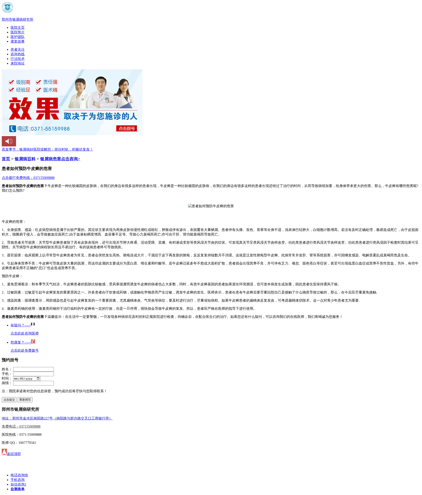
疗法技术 (18, 59)
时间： (7, 378)
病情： (7, 383)
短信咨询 (18, 484)
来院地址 (18, 63)
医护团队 (18, 37)
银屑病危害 (50, 159)
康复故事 (18, 41)
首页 (6, 159)
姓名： (7, 369)
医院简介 (18, 32)
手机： (7, 374)
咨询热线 (18, 54)
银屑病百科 (25, 159)
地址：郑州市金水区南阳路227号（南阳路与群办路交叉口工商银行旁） (57, 418)
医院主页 (18, 27)
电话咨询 (19, 475)
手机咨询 (18, 480)
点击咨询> (70, 159)
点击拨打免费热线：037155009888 (28, 178)
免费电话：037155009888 (21, 426)
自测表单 (18, 489)
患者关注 (18, 49)
